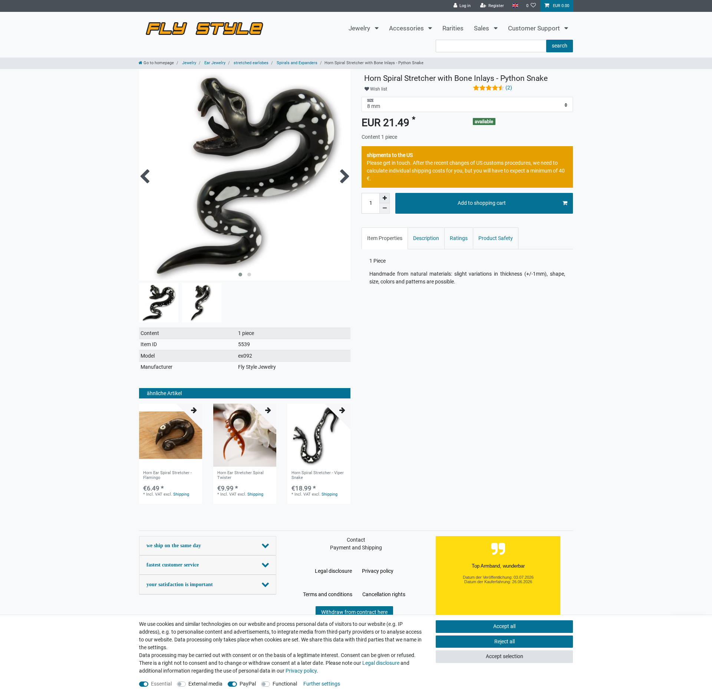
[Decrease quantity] (384, 208)
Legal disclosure (333, 571)
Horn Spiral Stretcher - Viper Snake (317, 475)
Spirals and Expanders (296, 62)
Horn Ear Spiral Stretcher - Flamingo (167, 475)
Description (426, 238)
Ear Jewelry (214, 62)
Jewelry (360, 28)
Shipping (181, 494)
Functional (285, 684)
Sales (482, 28)
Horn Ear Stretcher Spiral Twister (240, 475)
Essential (161, 684)
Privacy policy (377, 571)
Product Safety (495, 238)
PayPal (248, 684)
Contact (356, 540)
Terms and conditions (327, 594)
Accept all (504, 626)
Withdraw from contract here (354, 612)
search (559, 46)
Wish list (378, 89)
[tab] (385, 238)
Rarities (453, 28)
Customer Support (534, 28)
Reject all (504, 641)
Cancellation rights (383, 594)
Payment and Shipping (356, 548)
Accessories (407, 28)
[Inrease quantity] (384, 198)
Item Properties (384, 238)
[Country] (515, 6)
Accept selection (504, 656)
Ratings (459, 238)
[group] (170, 435)
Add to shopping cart (482, 203)
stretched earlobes (250, 62)
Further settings (321, 684)
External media (205, 684)
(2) (508, 88)
